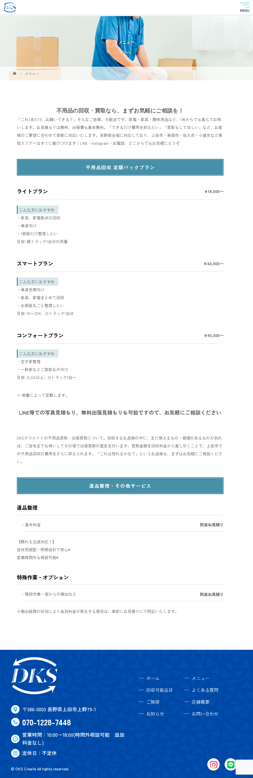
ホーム (153, 678)
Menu (244, 10)
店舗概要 (201, 701)
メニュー (201, 678)
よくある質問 (205, 690)
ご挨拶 (153, 701)
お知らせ (155, 713)
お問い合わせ (205, 713)
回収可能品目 (159, 690)
